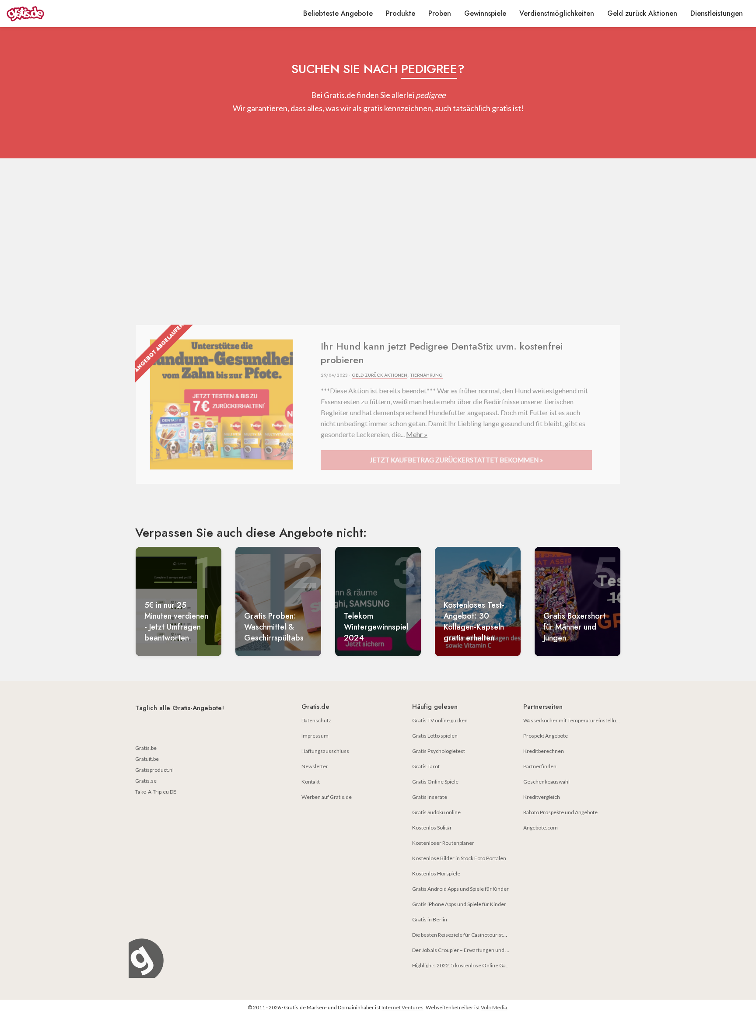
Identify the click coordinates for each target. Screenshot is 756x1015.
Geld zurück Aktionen (642, 13)
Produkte (400, 13)
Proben (439, 13)
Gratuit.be (147, 759)
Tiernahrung (426, 375)
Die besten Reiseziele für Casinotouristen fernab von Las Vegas (485, 934)
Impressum (315, 735)
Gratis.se (146, 780)
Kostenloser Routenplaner (443, 843)
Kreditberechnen (543, 751)
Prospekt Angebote (545, 735)
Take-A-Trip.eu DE (155, 791)
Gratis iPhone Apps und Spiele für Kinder (459, 904)
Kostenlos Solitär (432, 827)
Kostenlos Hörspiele (436, 873)
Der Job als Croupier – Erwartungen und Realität (467, 950)
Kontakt (310, 781)
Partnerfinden (539, 766)
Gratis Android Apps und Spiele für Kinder (460, 889)
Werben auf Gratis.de (326, 797)
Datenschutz (316, 720)
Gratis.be (146, 748)
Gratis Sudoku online (436, 812)
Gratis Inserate (429, 797)
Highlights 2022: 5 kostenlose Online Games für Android (478, 965)
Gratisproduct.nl (154, 769)
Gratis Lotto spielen (435, 735)
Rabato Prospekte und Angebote (560, 812)
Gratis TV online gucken (440, 720)
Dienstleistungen (716, 13)
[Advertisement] (378, 241)
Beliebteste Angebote (338, 13)
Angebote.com (540, 827)
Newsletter (314, 766)
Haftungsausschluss (325, 751)
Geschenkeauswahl (546, 781)
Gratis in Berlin (429, 919)
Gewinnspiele (485, 13)
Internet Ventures (403, 1007)
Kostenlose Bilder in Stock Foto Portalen (459, 858)
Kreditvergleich (541, 797)
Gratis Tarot (426, 766)
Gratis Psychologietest (438, 751)
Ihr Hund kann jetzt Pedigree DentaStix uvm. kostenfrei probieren (442, 353)
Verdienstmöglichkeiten (556, 13)
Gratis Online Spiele (435, 781)
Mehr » (416, 434)
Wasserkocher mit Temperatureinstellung (572, 720)
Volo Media (494, 1007)
